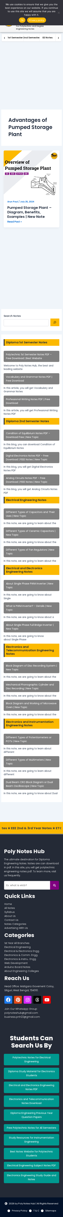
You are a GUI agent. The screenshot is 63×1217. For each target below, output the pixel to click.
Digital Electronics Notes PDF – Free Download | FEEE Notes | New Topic (27, 457)
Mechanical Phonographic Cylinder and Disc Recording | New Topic (30, 686)
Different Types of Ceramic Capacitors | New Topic (30, 533)
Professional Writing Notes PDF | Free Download (28, 401)
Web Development (16, 963)
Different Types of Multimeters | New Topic (28, 761)
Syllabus (9, 912)
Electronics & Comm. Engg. (21, 955)
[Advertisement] (31, 74)
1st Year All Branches (16, 943)
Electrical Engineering (17, 947)
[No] (58, 12)
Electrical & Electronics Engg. (22, 951)
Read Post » (14, 221)
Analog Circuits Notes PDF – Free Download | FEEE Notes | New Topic (26, 480)
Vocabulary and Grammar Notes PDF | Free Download (29, 378)
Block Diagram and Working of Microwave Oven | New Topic (31, 705)
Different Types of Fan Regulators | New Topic (30, 551)
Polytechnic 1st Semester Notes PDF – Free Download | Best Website (29, 356)
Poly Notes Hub (24, 851)
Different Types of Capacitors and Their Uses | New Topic (30, 514)
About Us (10, 916)
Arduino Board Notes (17, 967)
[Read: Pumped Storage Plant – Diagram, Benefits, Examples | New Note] (31, 173)
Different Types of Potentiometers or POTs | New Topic (28, 739)
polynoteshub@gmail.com (21, 1013)
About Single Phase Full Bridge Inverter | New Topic (30, 626)
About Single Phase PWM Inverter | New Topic (29, 585)
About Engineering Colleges (21, 971)
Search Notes (12, 316)
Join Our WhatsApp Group (20, 1009)
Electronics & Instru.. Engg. (20, 959)
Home (8, 904)
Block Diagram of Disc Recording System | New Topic (31, 667)
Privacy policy (36, 20)
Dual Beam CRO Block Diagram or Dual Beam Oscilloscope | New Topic (29, 784)
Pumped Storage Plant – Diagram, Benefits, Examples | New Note (29, 212)
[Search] (54, 322)
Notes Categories (15, 924)
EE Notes (47, 37)
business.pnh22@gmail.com (22, 1017)
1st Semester (15, 37)
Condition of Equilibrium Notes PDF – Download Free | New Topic (28, 435)
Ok (22, 20)
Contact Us (11, 920)
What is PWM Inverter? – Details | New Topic (29, 608)
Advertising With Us (16, 928)
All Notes (9, 908)
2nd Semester (31, 37)
